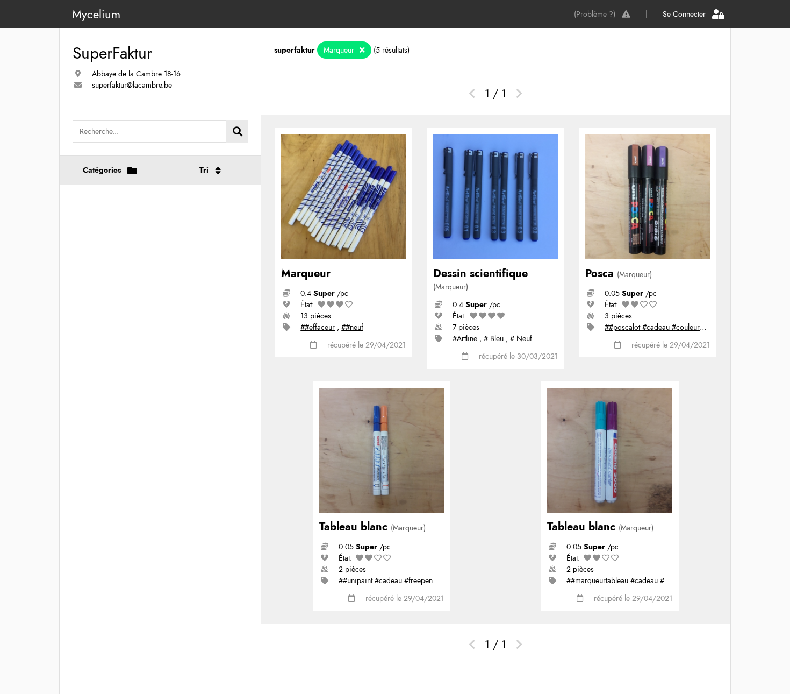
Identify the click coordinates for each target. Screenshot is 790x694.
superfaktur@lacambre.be (132, 85)
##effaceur (317, 327)
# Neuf (521, 338)
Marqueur (340, 50)
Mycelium (96, 14)
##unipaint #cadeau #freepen (386, 580)
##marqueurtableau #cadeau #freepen (627, 580)
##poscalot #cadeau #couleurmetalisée (667, 327)
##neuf (352, 327)
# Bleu (494, 338)
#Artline (465, 338)
